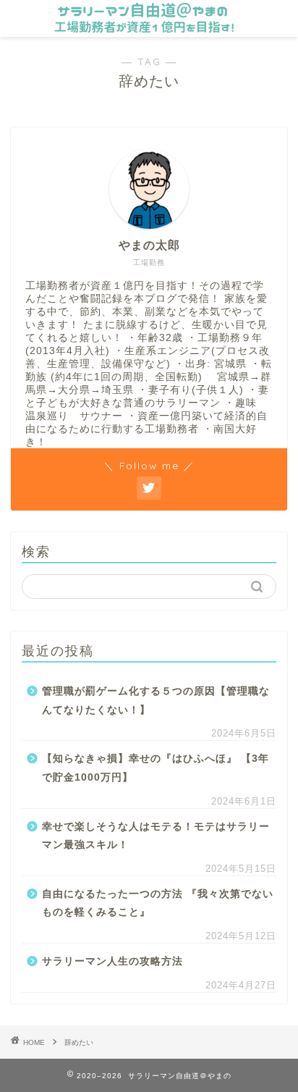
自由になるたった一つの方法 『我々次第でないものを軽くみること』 (157, 903)
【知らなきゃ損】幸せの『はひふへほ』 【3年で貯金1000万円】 (155, 768)
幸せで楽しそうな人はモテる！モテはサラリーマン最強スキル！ (156, 836)
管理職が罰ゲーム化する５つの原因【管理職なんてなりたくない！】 (156, 700)
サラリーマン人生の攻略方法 (112, 961)
